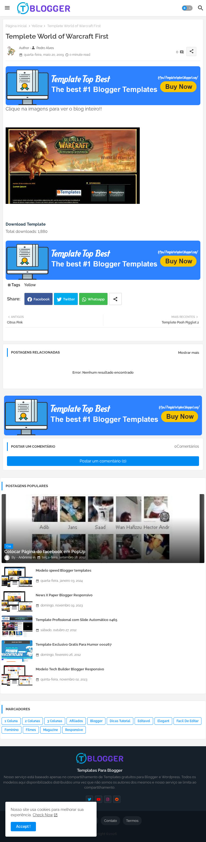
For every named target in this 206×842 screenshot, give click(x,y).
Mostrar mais (188, 353)
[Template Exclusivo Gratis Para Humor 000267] (17, 651)
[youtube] (98, 799)
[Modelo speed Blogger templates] (17, 577)
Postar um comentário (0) (103, 461)
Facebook (42, 299)
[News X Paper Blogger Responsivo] (17, 601)
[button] (187, 8)
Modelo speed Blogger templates (63, 570)
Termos (132, 821)
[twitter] (89, 799)
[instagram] (107, 799)
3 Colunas (54, 721)
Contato (110, 821)
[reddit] (116, 799)
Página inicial (16, 26)
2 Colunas (32, 721)
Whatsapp (96, 299)
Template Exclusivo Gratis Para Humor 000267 (74, 644)
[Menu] (7, 8)
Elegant (163, 721)
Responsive (74, 730)
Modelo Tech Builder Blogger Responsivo (70, 669)
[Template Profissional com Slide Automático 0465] (17, 626)
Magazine (50, 730)
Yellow (37, 26)
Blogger (96, 721)
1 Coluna (11, 721)
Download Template (26, 224)
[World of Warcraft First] (73, 202)
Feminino (12, 730)
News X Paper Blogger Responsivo (64, 595)
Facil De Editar (187, 721)
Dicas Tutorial (120, 721)
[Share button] (115, 299)
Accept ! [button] (23, 826)
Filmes (31, 730)
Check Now (43, 815)
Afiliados (76, 721)
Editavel (144, 721)
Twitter (69, 299)
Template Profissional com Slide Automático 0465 (76, 620)
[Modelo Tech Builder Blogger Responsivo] (17, 675)
